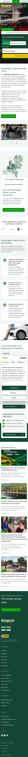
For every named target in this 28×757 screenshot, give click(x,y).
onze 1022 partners (10, 369)
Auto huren (4, 656)
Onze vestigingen (6, 675)
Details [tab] (13, 362)
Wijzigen (14, 397)
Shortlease (4, 659)
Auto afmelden (5, 690)
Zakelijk (16, 1)
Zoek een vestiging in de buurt (12, 209)
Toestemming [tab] (5, 362)
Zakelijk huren (7, 29)
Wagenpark (4, 665)
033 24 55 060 (5, 716)
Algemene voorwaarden (7, 742)
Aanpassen (13, 392)
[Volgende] (24, 132)
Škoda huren (4, 687)
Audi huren (4, 684)
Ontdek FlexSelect (10, 406)
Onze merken (5, 678)
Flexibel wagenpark (10, 434)
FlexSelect (4, 653)
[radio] (6, 43)
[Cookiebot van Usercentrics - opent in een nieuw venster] (20, 358)
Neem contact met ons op (10, 609)
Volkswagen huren (6, 681)
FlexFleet (8, 1)
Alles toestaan (14, 387)
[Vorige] (4, 132)
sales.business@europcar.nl (8, 719)
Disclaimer (4, 751)
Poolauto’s (4, 662)
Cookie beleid (4, 748)
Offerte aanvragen (8, 116)
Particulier (23, 1)
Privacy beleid (4, 745)
